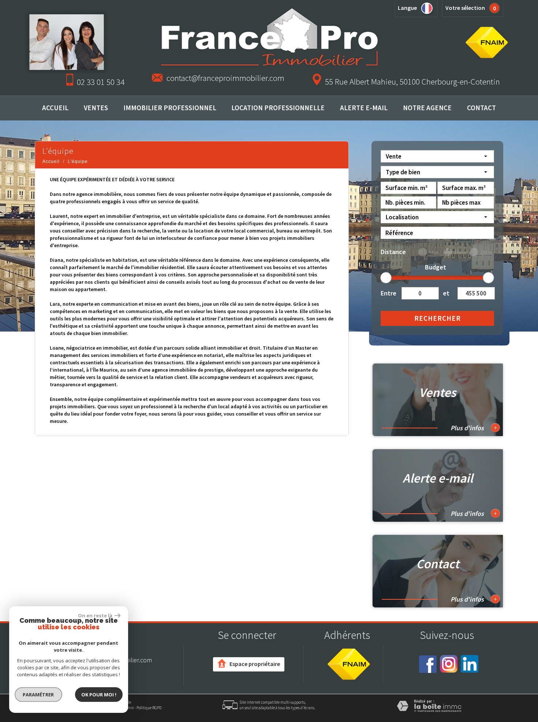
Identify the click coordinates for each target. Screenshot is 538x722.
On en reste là (95, 615)
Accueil (55, 107)
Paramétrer (38, 694)
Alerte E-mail (364, 107)
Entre (388, 293)
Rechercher (437, 318)
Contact (481, 107)
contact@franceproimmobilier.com (225, 77)
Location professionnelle (278, 107)
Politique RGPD (149, 707)
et (446, 293)
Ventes (96, 107)
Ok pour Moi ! (98, 694)
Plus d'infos (474, 427)
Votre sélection (465, 7)
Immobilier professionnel (169, 107)
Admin (128, 707)
